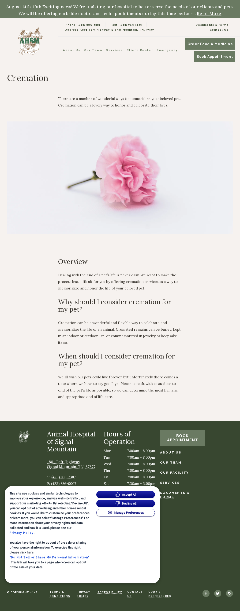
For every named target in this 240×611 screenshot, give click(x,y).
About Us (71, 50)
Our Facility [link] (174, 472)
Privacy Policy (22, 533)
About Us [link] (170, 452)
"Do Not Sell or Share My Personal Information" (50, 557)
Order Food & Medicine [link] (210, 44)
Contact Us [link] (219, 29)
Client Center (140, 50)
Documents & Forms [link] (212, 24)
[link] (30, 41)
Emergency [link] (167, 50)
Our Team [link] (93, 50)
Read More (209, 13)
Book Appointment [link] (215, 57)
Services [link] (114, 50)
